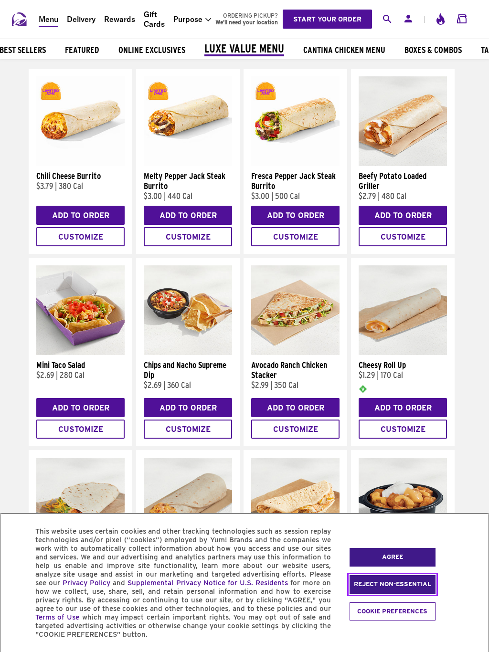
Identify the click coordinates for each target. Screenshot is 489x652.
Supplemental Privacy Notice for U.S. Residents (208, 582)
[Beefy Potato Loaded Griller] (403, 164)
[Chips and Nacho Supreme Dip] (188, 353)
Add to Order (80, 215)
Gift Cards (154, 19)
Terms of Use (57, 617)
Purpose (187, 19)
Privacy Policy (86, 582)
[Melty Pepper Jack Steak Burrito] (188, 164)
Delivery (81, 19)
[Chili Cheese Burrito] (80, 164)
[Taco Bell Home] (19, 19)
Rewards (119, 19)
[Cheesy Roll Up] (403, 353)
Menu (48, 19)
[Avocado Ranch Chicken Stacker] (295, 353)
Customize (80, 237)
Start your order (327, 19)
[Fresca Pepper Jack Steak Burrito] (295, 164)
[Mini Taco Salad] (80, 353)
